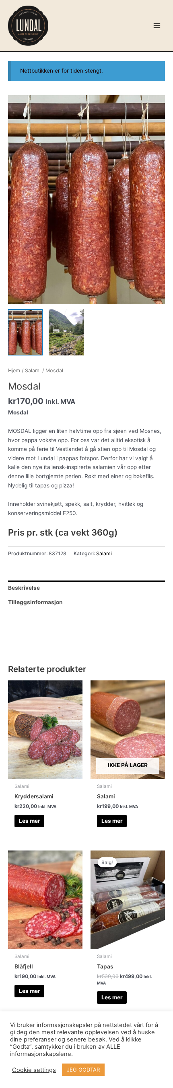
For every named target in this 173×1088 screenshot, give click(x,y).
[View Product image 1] (25, 332)
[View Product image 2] (66, 332)
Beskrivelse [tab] (24, 588)
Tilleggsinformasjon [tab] (35, 602)
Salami (33, 370)
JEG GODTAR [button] (83, 1069)
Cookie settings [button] (34, 1070)
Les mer (29, 821)
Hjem (14, 370)
